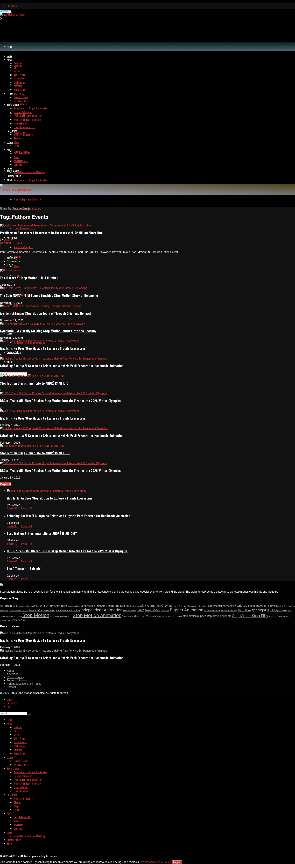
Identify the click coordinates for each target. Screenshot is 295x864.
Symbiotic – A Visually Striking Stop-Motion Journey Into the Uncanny (48, 330)
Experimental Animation (220, 605)
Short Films (19, 94)
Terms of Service (17, 680)
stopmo (8, 239)
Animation (60, 605)
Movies (17, 71)
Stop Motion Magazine (152, 616)
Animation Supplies (23, 247)
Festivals (18, 66)
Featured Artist (257, 605)
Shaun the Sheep (229, 610)
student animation (278, 616)
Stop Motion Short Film (250, 616)
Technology (19, 82)
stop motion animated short (61, 616)
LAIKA (140, 610)
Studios (17, 256)
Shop (9, 361)
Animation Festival (75, 606)
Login (9, 699)
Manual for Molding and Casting (29, 172)
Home (9, 46)
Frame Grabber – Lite (24, 228)
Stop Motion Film (130, 616)
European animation (197, 606)
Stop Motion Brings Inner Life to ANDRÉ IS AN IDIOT (35, 383)
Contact (18, 164)
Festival (271, 605)
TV (15, 67)
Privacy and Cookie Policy (155, 862)
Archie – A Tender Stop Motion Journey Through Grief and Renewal (45, 313)
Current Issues (21, 97)
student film (5, 620)
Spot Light (274, 610)
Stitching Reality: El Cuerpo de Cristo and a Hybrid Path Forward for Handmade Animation (61, 365)
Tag (10, 208)
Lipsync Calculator (23, 112)
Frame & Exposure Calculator (28, 199)
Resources (12, 237)
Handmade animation (68, 610)
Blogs (16, 266)
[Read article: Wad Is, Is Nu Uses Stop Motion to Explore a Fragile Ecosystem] (151, 491)
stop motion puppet (194, 616)
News (9, 59)
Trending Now (19, 620)
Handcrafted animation (42, 610)
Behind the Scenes (117, 605)
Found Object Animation (19, 611)
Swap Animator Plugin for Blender (30, 180)
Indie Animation (129, 611)
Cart (9, 707)
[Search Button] (29, 714)
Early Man (183, 606)
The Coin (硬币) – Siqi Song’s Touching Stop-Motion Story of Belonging (49, 295)
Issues (10, 142)
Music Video (152, 610)
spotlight (258, 610)
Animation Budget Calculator (28, 119)
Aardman (6, 605)
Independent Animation (101, 610)
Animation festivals (94, 605)
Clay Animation (150, 605)
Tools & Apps (13, 171)
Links (16, 146)
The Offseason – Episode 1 (25, 568)
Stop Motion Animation (97, 615)
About (10, 149)
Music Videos (20, 104)
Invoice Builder (21, 123)
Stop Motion (35, 615)
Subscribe (12, 6)
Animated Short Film (42, 606)
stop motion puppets (218, 616)
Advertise (18, 161)
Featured (241, 606)
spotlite (284, 611)
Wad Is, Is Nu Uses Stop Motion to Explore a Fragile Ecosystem (42, 348)
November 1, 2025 (11, 242)
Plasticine (165, 611)
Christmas (134, 606)
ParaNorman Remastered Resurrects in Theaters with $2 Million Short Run (51, 232)
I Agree (176, 862)
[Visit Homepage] (12, 15)
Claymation (169, 606)
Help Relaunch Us (22, 153)
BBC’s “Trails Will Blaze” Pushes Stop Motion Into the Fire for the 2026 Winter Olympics (60, 400)
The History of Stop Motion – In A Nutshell (29, 277)
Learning (18, 86)
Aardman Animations (22, 606)
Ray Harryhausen (212, 610)
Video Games (20, 132)
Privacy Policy (14, 352)
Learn (9, 168)
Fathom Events (22, 208)
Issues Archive (21, 101)
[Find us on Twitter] (1, 18)
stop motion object (174, 616)
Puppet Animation (186, 610)
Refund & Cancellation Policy (24, 683)
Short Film (244, 610)
